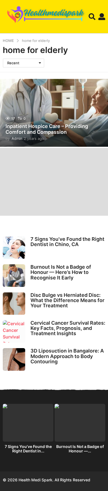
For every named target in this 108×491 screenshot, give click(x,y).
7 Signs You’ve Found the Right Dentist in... (28, 448)
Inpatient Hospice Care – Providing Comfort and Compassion (47, 129)
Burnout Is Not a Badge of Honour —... (80, 448)
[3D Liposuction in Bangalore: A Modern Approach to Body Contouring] (14, 359)
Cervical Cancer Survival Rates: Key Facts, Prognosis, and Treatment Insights (67, 328)
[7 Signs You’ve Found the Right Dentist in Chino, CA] (14, 247)
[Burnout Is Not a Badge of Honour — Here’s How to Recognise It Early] (14, 275)
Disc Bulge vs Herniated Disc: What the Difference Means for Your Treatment (67, 300)
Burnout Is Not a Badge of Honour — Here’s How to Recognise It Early (60, 272)
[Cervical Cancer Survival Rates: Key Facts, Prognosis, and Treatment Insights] (14, 331)
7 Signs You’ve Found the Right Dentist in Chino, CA (67, 241)
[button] (92, 16)
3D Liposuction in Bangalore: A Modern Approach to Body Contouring (67, 356)
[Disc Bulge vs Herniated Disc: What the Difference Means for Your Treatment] (14, 303)
